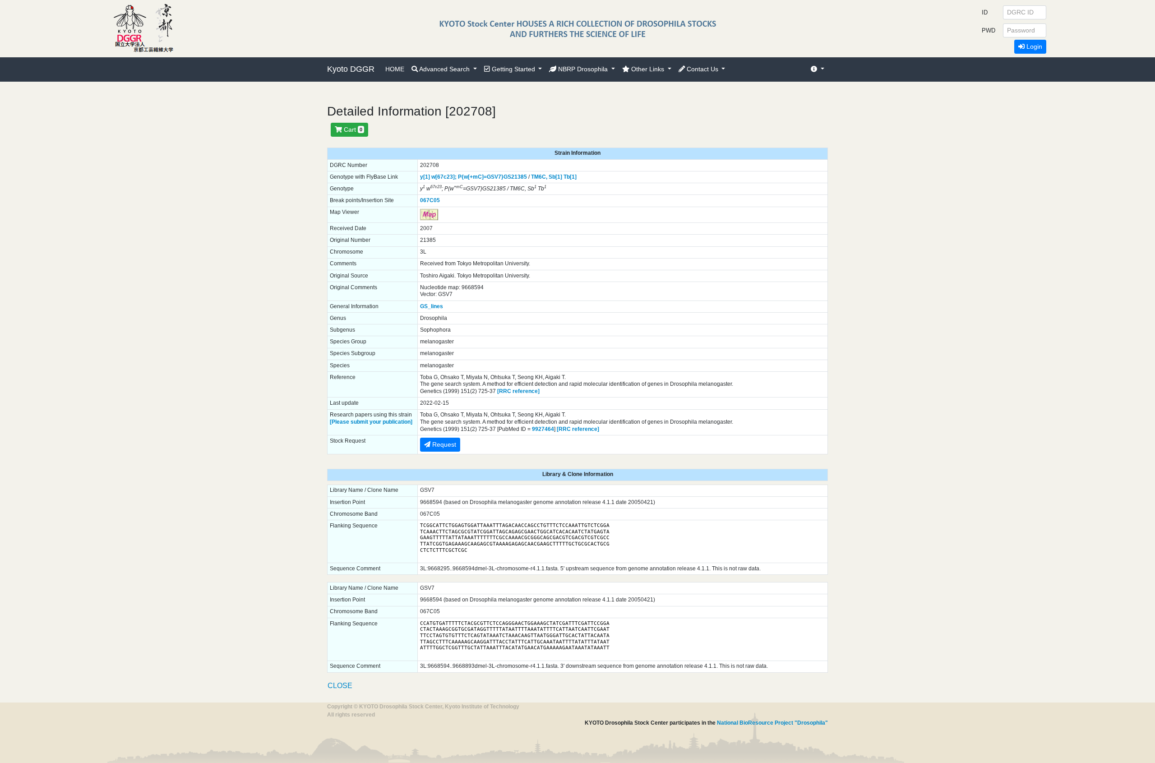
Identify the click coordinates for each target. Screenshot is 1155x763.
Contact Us (702, 69)
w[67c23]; (444, 177)
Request (443, 444)
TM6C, (539, 177)
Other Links (647, 69)
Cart (352, 129)
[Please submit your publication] (371, 422)
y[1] (425, 177)
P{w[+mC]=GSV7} (481, 177)
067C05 (430, 200)
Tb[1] (570, 177)
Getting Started (513, 69)
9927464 (543, 429)
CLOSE (340, 685)
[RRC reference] (518, 391)
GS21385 (515, 177)
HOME (394, 69)
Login (1033, 46)
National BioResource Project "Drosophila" (772, 723)
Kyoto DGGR (350, 69)
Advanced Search (444, 69)
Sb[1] (555, 177)
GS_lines (431, 306)
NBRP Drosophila (583, 69)
